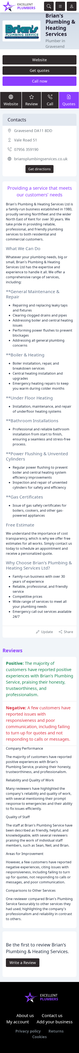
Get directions (39, 169)
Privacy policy (28, 1031)
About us (25, 1015)
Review (31, 103)
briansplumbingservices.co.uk (41, 158)
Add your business (55, 1022)
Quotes (68, 103)
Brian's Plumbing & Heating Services (60, 24)
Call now (39, 81)
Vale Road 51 (25, 139)
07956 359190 (26, 149)
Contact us (52, 1015)
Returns (56, 1031)
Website (39, 59)
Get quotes (40, 70)
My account (17, 1022)
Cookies (39, 1036)
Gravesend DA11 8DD (33, 130)
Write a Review (22, 962)
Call (50, 103)
